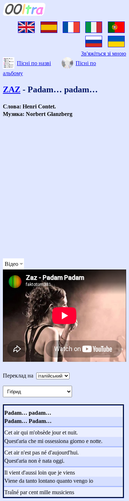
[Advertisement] (64, 188)
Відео (11, 264)
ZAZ (11, 89)
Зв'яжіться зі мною (103, 53)
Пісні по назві (34, 63)
